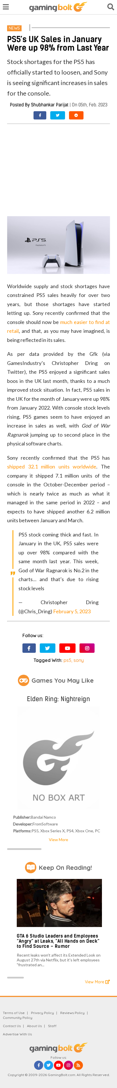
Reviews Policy (72, 1013)
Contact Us (12, 1026)
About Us (34, 1026)
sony (79, 660)
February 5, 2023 (72, 611)
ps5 (67, 660)
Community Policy (17, 1017)
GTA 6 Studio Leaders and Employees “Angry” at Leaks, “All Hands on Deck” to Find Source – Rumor (58, 941)
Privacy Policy (42, 1013)
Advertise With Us (17, 1034)
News (14, 28)
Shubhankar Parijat (49, 105)
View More (58, 839)
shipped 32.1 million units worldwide (51, 466)
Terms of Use (14, 1013)
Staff (52, 1026)
